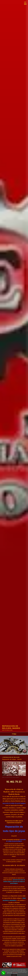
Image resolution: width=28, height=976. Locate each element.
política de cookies (14, 972)
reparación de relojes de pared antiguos (14, 803)
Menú (14, 734)
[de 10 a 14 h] (3, 973)
